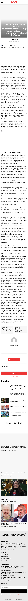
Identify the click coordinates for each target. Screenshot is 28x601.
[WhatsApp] (18, 359)
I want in (13, 373)
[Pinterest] (15, 359)
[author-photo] (2, 450)
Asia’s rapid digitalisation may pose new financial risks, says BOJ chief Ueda (20, 330)
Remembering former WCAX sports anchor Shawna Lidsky (18, 400)
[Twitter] (12, 359)
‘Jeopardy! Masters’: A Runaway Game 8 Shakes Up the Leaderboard (18, 394)
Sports (2, 580)
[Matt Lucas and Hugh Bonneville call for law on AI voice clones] (5, 407)
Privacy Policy (16, 376)
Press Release (14, 21)
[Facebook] (9, 359)
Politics (3, 570)
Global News (15, 39)
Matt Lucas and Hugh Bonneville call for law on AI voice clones (18, 407)
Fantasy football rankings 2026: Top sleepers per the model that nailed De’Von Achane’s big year (18, 414)
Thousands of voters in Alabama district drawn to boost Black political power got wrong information (7, 330)
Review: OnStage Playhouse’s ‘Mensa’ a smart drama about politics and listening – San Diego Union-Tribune (18, 387)
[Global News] (14, 340)
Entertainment (4, 575)
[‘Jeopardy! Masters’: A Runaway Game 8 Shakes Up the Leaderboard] (5, 394)
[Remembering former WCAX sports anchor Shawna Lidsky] (5, 400)
